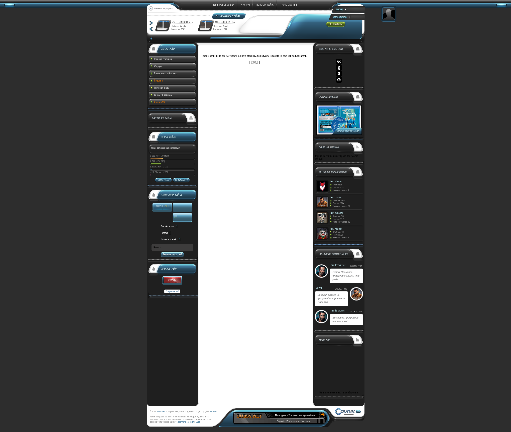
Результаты (181, 180)
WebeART (213, 411)
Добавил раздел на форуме (332, 299)
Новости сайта (264, 4)
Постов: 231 (338, 234)
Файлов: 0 (338, 184)
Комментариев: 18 (341, 221)
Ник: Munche (336, 228)
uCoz (198, 422)
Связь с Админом (163, 95)
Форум (245, 4)
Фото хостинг (289, 4)
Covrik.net (160, 411)
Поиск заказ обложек (165, 73)
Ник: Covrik (335, 197)
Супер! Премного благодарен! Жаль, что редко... (346, 276)
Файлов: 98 (338, 216)
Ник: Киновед (337, 212)
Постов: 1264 (338, 203)
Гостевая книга (161, 87)
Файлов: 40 (338, 232)
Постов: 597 (338, 219)
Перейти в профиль (163, 8)
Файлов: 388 (339, 200)
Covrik (184, 26)
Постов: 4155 (338, 187)
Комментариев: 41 (341, 206)
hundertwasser (338, 265)
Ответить (163, 180)
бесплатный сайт (186, 422)
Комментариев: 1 (341, 190)
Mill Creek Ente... (225, 21)
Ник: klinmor (336, 181)
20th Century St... (182, 21)
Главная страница (223, 4)
